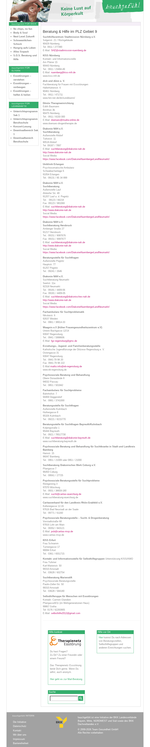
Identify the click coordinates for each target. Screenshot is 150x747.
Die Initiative (19, 722)
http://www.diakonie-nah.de (57, 152)
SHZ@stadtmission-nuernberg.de (68, 50)
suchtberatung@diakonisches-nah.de (70, 296)
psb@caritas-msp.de (62, 531)
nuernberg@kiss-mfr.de (63, 72)
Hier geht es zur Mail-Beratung (66, 679)
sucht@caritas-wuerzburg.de (66, 494)
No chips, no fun (22, 29)
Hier (101, 637)
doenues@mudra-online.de (65, 120)
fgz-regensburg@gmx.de (64, 341)
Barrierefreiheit (20, 743)
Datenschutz (19, 726)
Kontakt (17, 730)
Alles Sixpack (21, 51)
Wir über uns (19, 734)
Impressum (19, 739)
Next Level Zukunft (23, 36)
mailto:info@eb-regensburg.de (66, 366)
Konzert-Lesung (22, 126)
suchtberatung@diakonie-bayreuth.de (70, 437)
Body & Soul (20, 32)
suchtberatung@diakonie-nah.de (68, 149)
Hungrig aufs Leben (24, 47)
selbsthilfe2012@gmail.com (65, 613)
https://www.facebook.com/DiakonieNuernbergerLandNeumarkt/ (76, 159)
